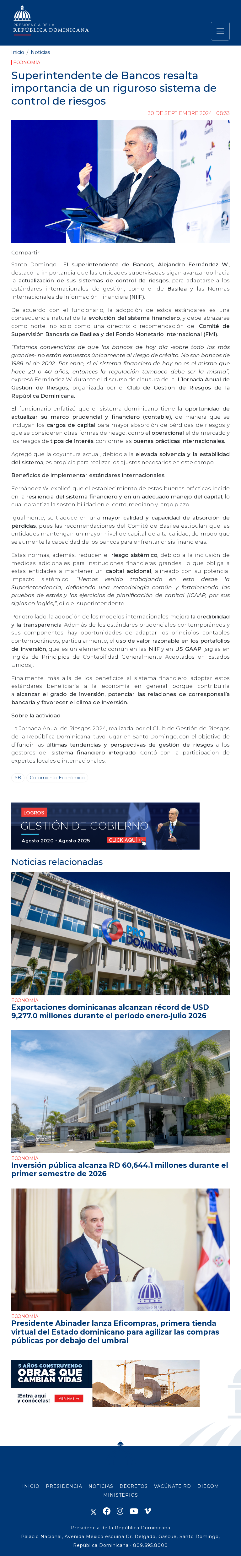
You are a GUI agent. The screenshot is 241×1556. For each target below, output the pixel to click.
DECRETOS (134, 1486)
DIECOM (208, 1486)
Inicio (17, 52)
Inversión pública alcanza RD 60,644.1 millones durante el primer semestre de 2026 (119, 1169)
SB (18, 778)
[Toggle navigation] (220, 31)
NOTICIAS (100, 1486)
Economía (26, 62)
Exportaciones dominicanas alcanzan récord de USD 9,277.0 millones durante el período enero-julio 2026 (110, 1011)
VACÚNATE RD (172, 1486)
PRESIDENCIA (64, 1486)
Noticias (40, 52)
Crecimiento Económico (57, 778)
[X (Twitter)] (93, 1511)
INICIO (31, 1486)
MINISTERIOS (120, 1495)
